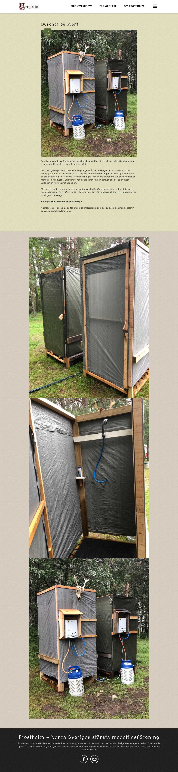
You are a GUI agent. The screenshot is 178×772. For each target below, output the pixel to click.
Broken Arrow (81, 6)
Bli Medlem (108, 6)
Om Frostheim (134, 6)
